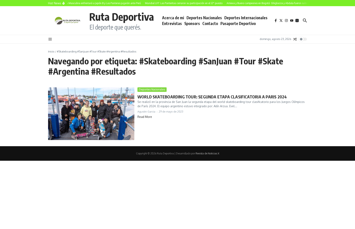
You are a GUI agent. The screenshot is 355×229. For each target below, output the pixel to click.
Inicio (51, 51)
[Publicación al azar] (295, 39)
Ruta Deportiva (121, 16)
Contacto (210, 23)
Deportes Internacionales (245, 17)
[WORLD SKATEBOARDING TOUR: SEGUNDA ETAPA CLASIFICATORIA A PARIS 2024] (91, 113)
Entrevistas (172, 23)
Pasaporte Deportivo (238, 23)
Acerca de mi (173, 17)
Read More (144, 116)
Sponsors (192, 23)
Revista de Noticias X (207, 153)
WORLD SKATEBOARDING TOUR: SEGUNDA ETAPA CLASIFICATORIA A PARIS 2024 (212, 96)
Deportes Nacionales (204, 17)
